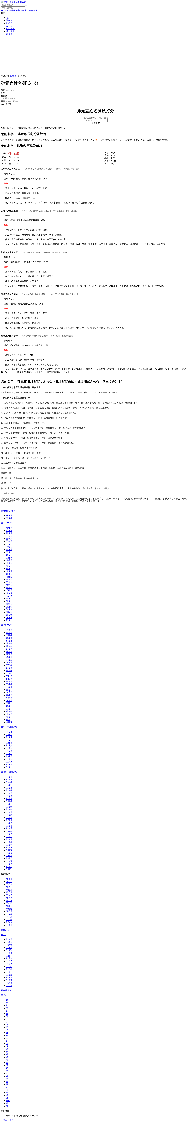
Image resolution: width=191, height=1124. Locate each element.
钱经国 (9, 911)
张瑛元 (9, 563)
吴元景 (9, 593)
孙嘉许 (9, 823)
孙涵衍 (9, 956)
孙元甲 (9, 764)
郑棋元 (9, 604)
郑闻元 (9, 612)
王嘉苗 (9, 681)
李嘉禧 (9, 635)
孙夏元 (9, 759)
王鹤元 (9, 539)
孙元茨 (9, 732)
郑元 (8, 601)
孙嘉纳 (9, 815)
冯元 (8, 620)
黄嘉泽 (9, 651)
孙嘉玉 (9, 777)
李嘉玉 (9, 657)
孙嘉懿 (9, 807)
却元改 (9, 571)
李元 (8, 552)
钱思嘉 (9, 662)
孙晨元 (9, 748)
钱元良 (9, 528)
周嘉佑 (9, 671)
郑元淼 (9, 607)
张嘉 (8, 717)
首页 (8, 18)
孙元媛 (9, 737)
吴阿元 (9, 590)
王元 (8, 544)
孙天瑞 (9, 917)
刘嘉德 (9, 673)
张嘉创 (9, 711)
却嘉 (8, 719)
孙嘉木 (9, 788)
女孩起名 (12, 10)
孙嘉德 (9, 826)
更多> (3, 935)
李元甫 (9, 549)
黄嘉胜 (9, 660)
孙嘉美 (9, 834)
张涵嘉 (9, 714)
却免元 (9, 574)
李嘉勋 (9, 632)
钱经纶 (9, 909)
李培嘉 (9, 692)
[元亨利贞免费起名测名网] (13, 2)
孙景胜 (9, 961)
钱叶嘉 (9, 676)
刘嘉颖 (9, 641)
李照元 (9, 547)
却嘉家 (9, 722)
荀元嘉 (9, 515)
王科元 (9, 541)
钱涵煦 (9, 895)
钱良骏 (9, 879)
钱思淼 (9, 892)
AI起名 (9, 26)
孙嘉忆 (9, 785)
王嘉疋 (9, 687)
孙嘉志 (9, 861)
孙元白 (9, 767)
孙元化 (9, 743)
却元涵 (9, 577)
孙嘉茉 (9, 850)
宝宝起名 (33, 10)
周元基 (9, 533)
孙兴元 (9, 762)
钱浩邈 (9, 890)
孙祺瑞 (9, 920)
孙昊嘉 (9, 782)
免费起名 (4, 10)
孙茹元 (9, 734)
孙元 (8, 740)
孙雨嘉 (9, 801)
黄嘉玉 (9, 654)
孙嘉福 (9, 864)
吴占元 (9, 596)
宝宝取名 (26, 10)
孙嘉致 (9, 779)
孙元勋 (9, 745)
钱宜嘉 (9, 665)
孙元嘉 (9, 914)
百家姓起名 (6, 990)
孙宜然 (9, 967)
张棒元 (9, 560)
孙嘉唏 (9, 790)
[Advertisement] (95, 56)
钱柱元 (9, 585)
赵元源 (9, 558)
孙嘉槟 (9, 831)
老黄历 (9, 34)
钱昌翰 (9, 884)
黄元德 (9, 530)
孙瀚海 (9, 922)
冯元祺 (9, 617)
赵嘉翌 (9, 706)
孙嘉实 (9, 820)
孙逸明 (9, 953)
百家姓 (9, 20)
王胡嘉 (9, 684)
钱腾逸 (9, 906)
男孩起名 (19, 10)
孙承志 (9, 986)
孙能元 (9, 756)
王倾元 (9, 536)
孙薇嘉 (9, 798)
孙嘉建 (9, 796)
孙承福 (9, 958)
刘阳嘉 (9, 679)
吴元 (8, 598)
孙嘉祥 (9, 828)
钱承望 (9, 900)
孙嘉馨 (9, 853)
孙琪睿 (9, 983)
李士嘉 (9, 698)
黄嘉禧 (9, 646)
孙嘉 (8, 804)
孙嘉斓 (9, 847)
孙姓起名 (5, 930)
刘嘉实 (9, 649)
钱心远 (9, 887)
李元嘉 (9, 518)
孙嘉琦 (9, 869)
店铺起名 (10, 31)
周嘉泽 (9, 638)
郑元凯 (9, 609)
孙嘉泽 (9, 817)
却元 (8, 569)
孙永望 (9, 977)
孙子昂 (9, 969)
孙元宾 (9, 751)
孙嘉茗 (9, 837)
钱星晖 (9, 903)
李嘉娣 (9, 700)
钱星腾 (9, 898)
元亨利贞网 (8, 1120)
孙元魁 (9, 754)
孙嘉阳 (9, 839)
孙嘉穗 (9, 842)
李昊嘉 (9, 630)
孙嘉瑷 (9, 793)
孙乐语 (9, 980)
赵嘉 (8, 709)
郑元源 (9, 615)
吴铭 (8, 1101)
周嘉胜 (9, 668)
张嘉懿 (9, 643)
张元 (8, 566)
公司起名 (10, 28)
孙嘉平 (9, 812)
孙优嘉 (9, 856)
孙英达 (9, 964)
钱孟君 (9, 881)
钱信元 (9, 582)
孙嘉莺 (9, 845)
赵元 (8, 555)
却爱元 (9, 579)
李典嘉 (9, 695)
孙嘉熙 (9, 866)
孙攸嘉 (9, 858)
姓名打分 (10, 23)
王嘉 (8, 690)
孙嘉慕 (9, 809)
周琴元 (9, 588)
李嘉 (8, 703)
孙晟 (8, 972)
